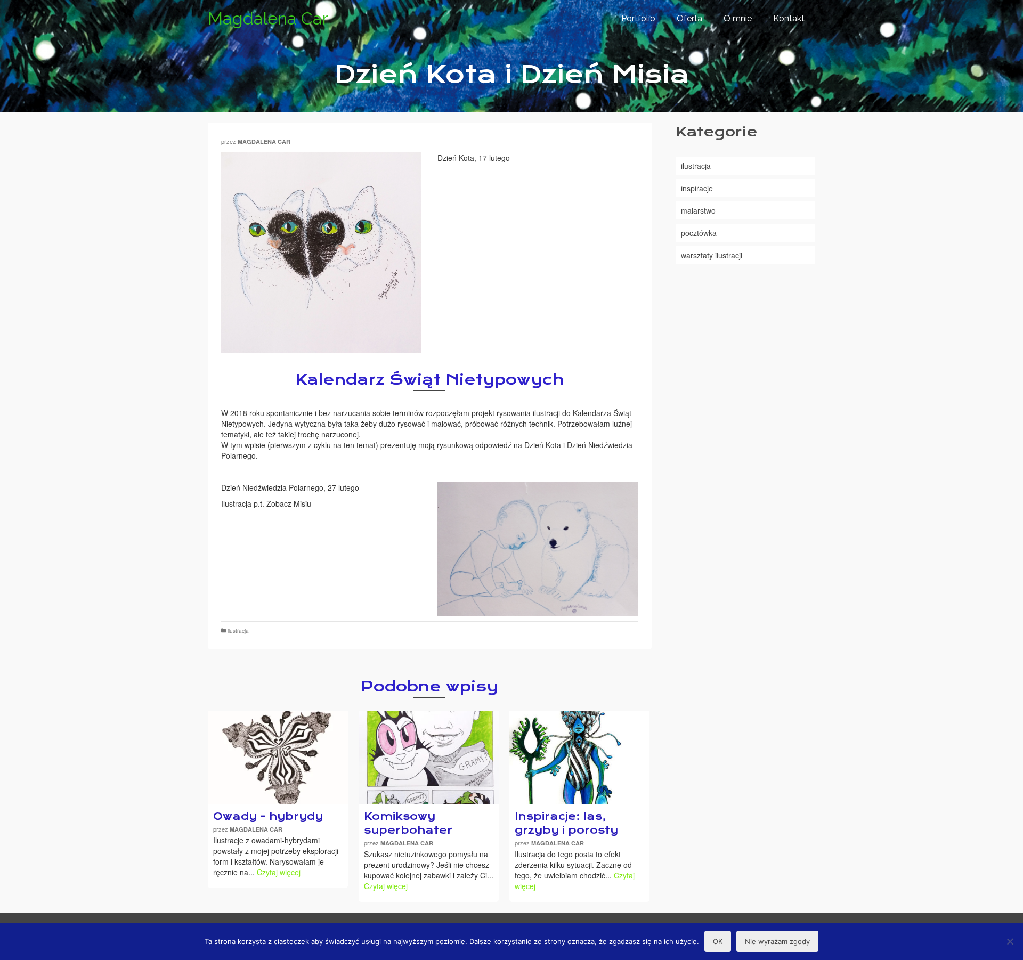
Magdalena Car (268, 18)
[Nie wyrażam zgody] (1009, 941)
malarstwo (698, 210)
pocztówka (699, 232)
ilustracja (238, 630)
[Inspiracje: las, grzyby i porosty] (579, 757)
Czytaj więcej (279, 872)
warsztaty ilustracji (711, 255)
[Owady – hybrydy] (278, 757)
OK (717, 941)
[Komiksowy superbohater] (429, 757)
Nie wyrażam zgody (777, 941)
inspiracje (697, 188)
